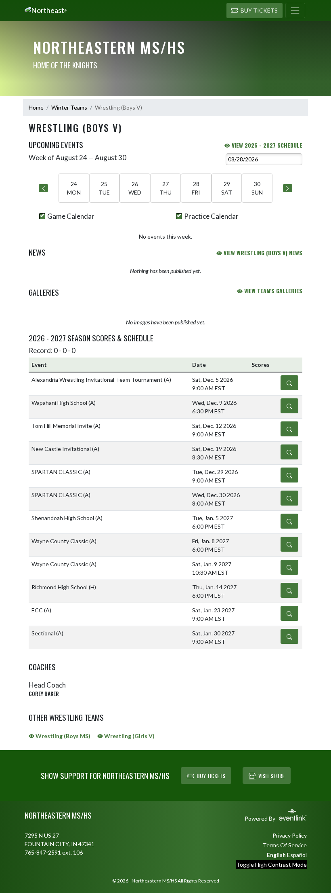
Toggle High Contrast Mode (271, 864)
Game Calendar (70, 216)
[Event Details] (289, 382)
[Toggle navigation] (295, 10)
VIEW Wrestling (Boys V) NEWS (262, 252)
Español (297, 854)
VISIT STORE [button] (271, 775)
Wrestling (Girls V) (129, 735)
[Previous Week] (43, 188)
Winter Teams (69, 107)
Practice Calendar (211, 216)
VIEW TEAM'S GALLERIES (272, 290)
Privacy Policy (289, 835)
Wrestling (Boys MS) (62, 735)
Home (36, 107)
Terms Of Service (285, 845)
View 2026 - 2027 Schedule (266, 145)
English (276, 854)
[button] (254, 10)
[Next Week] (287, 188)
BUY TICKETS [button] (211, 775)
